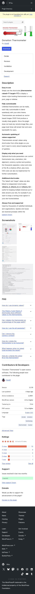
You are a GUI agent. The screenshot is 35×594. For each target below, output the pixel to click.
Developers (6, 536)
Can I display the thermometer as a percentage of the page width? (14, 321)
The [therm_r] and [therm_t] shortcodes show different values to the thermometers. (12, 313)
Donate (22, 536)
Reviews (7, 61)
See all (30, 463)
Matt (4, 549)
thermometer (23, 425)
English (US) (29, 412)
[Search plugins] (22, 22)
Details (6, 56)
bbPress (6, 552)
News (4, 516)
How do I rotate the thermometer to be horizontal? (13, 342)
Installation (8, 66)
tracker (30, 425)
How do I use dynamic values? (13, 305)
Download (6, 49)
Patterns (21, 522)
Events (20, 532)
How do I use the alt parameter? (13, 328)
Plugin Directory (7, 9)
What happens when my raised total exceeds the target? (13, 349)
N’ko (8, 564)
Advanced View (7, 431)
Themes (21, 516)
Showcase (22, 512)
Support (7, 76)
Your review (6, 463)
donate (24, 417)
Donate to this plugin (9, 500)
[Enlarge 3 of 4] (14, 248)
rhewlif (6, 43)
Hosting (4, 519)
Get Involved (23, 529)
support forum (7, 215)
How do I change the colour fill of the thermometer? (12, 357)
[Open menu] (32, 3)
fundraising (29, 421)
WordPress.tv (8, 539)
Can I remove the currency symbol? (8, 335)
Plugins (20, 519)
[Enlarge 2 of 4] (30, 226)
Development (9, 71)
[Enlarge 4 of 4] (30, 266)
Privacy (4, 522)
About (4, 512)
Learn (4, 529)
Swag (21, 539)
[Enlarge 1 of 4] (14, 226)
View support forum (9, 483)
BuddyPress (7, 556)
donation (29, 417)
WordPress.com (8, 545)
